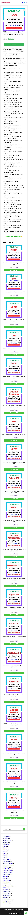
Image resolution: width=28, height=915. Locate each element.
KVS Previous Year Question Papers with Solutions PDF (14, 292)
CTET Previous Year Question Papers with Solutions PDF (14, 348)
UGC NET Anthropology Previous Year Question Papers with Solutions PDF (14, 550)
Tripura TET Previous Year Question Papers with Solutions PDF (14, 608)
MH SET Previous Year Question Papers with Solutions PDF (14, 521)
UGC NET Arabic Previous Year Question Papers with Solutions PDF (14, 666)
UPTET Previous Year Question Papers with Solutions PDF (14, 782)
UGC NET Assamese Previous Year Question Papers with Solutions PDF (14, 724)
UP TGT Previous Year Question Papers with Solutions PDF (14, 320)
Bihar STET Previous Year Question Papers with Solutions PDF (14, 695)
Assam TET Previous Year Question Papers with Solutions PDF (14, 637)
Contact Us (19, 911)
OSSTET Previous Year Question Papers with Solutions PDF (14, 377)
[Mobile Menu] (26, 2)
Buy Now (14, 44)
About (5, 909)
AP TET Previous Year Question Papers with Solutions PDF (14, 753)
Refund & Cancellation (11, 911)
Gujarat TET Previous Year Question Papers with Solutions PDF (14, 492)
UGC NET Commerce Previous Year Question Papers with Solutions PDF (14, 406)
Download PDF (14, 270)
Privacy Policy (11, 909)
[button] (24, 10)
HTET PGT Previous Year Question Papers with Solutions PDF (14, 811)
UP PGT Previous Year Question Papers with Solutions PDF (14, 463)
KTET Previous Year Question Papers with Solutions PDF (14, 434)
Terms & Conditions (19, 909)
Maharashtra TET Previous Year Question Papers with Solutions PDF (14, 579)
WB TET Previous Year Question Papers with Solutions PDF (14, 264)
